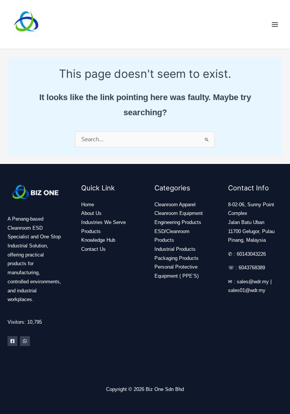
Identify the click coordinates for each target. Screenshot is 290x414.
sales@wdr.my (253, 281)
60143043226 (251, 254)
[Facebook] (12, 341)
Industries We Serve (103, 222)
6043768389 (252, 267)
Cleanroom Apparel (175, 204)
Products (91, 231)
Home (87, 204)
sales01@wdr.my (246, 290)
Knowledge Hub (98, 240)
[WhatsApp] (25, 341)
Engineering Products (177, 222)
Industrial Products (175, 249)
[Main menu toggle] (274, 24)
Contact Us (93, 249)
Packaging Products (176, 258)
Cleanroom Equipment (178, 213)
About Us (91, 213)
